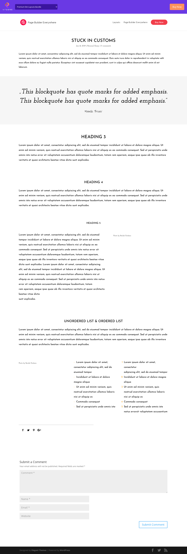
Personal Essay (93, 46)
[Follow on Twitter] (28, 430)
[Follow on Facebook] (23, 430)
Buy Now (159, 22)
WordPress (65, 550)
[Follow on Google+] (39, 430)
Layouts (116, 22)
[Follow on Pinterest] (34, 430)
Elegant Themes (38, 550)
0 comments (106, 46)
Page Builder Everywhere (135, 22)
